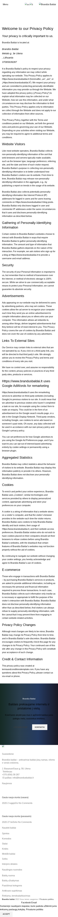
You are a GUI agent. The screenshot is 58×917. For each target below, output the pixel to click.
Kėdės (5, 849)
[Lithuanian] (31, 4)
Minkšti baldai (8, 854)
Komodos (6, 838)
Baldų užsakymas (10, 880)
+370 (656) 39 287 (20, 727)
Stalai (5, 844)
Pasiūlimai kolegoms (12, 885)
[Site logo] (47, 4)
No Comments (25, 803)
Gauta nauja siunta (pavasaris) (16, 816)
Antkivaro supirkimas (12, 891)
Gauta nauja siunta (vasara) (15, 797)
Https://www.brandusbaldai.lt (15, 79)
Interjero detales (9, 864)
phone (17, 676)
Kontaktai (40, 727)
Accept (6, 914)
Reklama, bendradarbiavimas (16, 896)
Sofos (5, 859)
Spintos (5, 833)
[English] (27, 4)
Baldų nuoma (8, 875)
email (8, 676)
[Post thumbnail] (7, 792)
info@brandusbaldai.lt (23, 778)
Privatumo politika (47, 899)
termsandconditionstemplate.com (18, 669)
